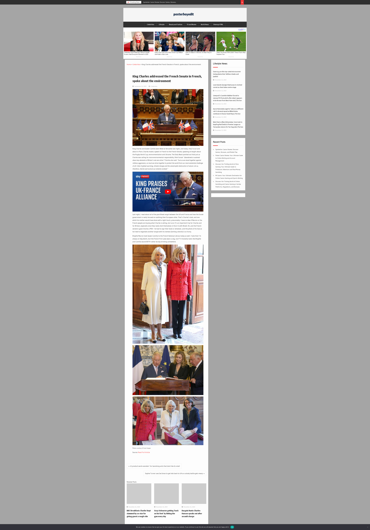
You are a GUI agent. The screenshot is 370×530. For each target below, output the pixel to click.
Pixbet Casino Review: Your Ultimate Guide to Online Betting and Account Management (229, 158)
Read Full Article (144, 452)
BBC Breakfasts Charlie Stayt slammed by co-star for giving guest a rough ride (139, 513)
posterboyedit (183, 14)
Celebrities (150, 24)
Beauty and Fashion (175, 24)
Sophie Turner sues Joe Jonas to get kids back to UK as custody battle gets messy (174, 473)
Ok (232, 527)
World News (205, 24)
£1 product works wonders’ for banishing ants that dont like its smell (155, 466)
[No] (368, 527)
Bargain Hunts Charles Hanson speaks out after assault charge (192, 513)
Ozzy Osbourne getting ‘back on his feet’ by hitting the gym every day (166, 513)
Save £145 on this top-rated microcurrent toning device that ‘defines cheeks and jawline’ (227, 74)
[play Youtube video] (167, 192)
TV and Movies (191, 24)
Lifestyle (161, 24)
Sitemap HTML (218, 24)
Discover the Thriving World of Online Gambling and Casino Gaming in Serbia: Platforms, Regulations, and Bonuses (228, 184)
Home (129, 64)
